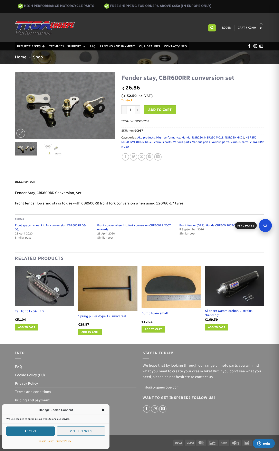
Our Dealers (149, 46)
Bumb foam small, (155, 313)
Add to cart (160, 110)
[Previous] (22, 105)
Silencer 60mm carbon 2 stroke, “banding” (229, 313)
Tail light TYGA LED (29, 311)
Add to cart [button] (26, 327)
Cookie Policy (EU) (30, 375)
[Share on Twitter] (133, 157)
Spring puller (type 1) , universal (102, 316)
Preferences (81, 431)
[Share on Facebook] (125, 157)
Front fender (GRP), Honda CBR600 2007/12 (208, 225)
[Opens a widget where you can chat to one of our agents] (263, 444)
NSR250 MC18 (213, 137)
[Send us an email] (261, 46)
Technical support (65, 46)
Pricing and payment (117, 46)
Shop (38, 57)
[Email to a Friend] (141, 157)
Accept (31, 431)
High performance (168, 137)
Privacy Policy (63, 441)
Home (20, 57)
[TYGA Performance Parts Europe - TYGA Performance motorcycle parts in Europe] (45, 28)
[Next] (108, 105)
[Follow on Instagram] (255, 46)
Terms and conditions (33, 392)
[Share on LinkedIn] (158, 157)
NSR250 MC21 (234, 137)
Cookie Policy (46, 441)
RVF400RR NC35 (141, 142)
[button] (103, 410)
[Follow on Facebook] (249, 46)
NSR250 (197, 137)
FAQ (92, 46)
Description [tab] (25, 182)
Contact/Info (175, 46)
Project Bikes (29, 46)
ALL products (146, 137)
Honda (186, 137)
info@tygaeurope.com (161, 387)
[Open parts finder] (265, 225)
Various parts (163, 142)
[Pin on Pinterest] (149, 157)
